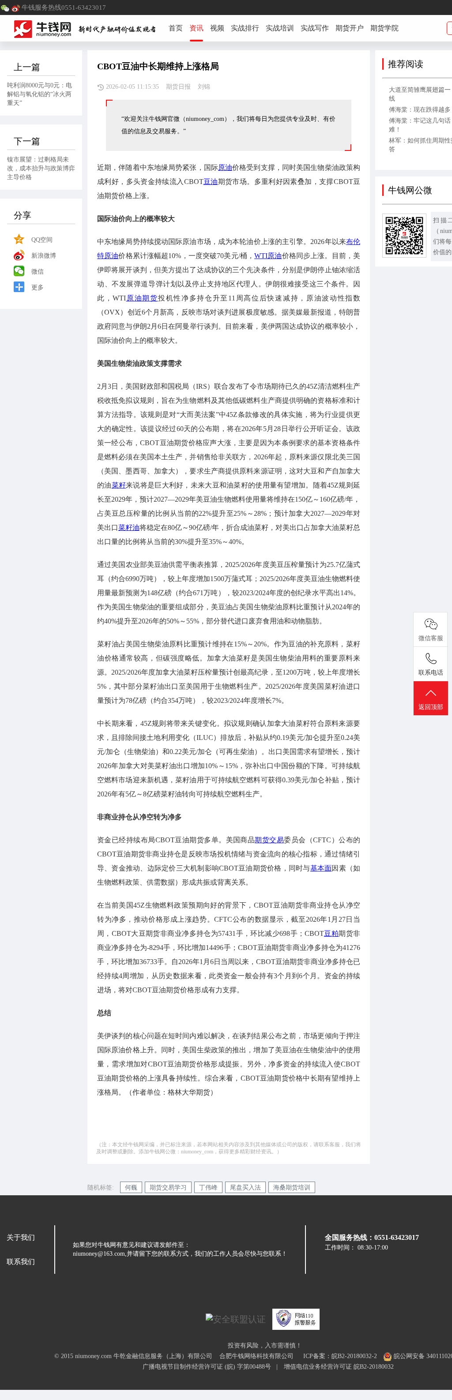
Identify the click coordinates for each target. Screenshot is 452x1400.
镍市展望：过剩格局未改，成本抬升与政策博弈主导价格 (41, 168)
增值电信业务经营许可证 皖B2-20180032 (339, 1366)
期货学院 (384, 28)
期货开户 (349, 28)
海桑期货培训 (291, 1187)
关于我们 (21, 1237)
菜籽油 (128, 527)
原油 (225, 167)
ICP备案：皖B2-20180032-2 (340, 1356)
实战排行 (245, 28)
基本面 (321, 868)
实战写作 (315, 28)
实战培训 (280, 28)
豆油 (210, 181)
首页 (176, 28)
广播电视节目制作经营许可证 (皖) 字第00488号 (209, 1366)
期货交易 (269, 840)
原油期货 (142, 298)
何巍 (131, 1187)
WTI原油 (268, 255)
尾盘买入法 (245, 1187)
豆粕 (331, 933)
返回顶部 (430, 707)
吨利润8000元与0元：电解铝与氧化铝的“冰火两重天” (39, 94)
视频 (217, 28)
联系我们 (21, 1261)
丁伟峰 (208, 1187)
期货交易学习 (168, 1187)
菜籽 (119, 485)
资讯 (196, 28)
